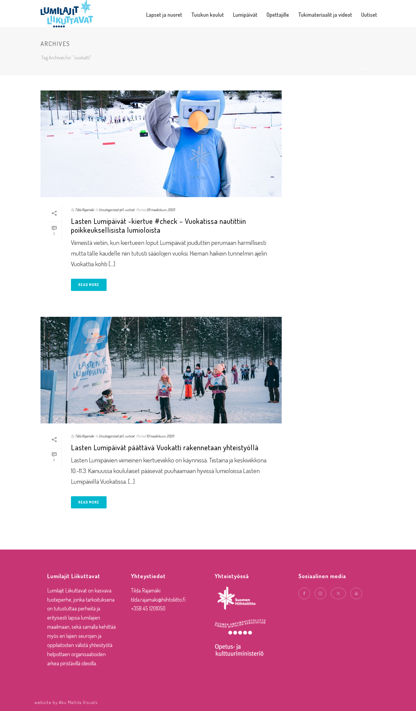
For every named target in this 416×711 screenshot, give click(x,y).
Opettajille (277, 14)
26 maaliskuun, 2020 (160, 209)
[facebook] (304, 593)
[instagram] (320, 593)
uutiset (130, 209)
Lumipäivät (245, 14)
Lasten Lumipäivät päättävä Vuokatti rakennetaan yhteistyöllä (165, 447)
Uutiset (369, 14)
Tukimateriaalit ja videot (325, 14)
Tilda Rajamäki (84, 209)
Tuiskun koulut (207, 14)
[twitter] (338, 593)
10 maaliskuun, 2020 (160, 436)
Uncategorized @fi (111, 209)
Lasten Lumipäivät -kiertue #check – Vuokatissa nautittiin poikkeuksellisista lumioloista (158, 225)
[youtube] (356, 593)
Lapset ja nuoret (164, 14)
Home (364, 69)
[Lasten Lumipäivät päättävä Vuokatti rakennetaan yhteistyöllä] (161, 370)
